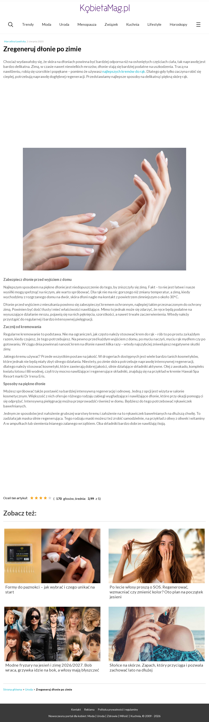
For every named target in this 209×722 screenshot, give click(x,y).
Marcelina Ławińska (15, 41)
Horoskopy (178, 24)
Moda (46, 24)
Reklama (89, 709)
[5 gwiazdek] (50, 498)
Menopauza (86, 24)
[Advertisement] (104, 111)
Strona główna (12, 689)
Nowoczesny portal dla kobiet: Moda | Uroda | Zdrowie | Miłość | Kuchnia (95, 716)
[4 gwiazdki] (45, 498)
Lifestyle (154, 24)
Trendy (28, 24)
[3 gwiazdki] (41, 498)
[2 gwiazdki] (36, 498)
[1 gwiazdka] (32, 498)
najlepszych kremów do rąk (123, 71)
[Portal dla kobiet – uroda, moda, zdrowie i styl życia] (104, 8)
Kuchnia (132, 24)
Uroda (64, 24)
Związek (111, 24)
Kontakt (76, 709)
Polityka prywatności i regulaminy (118, 709)
